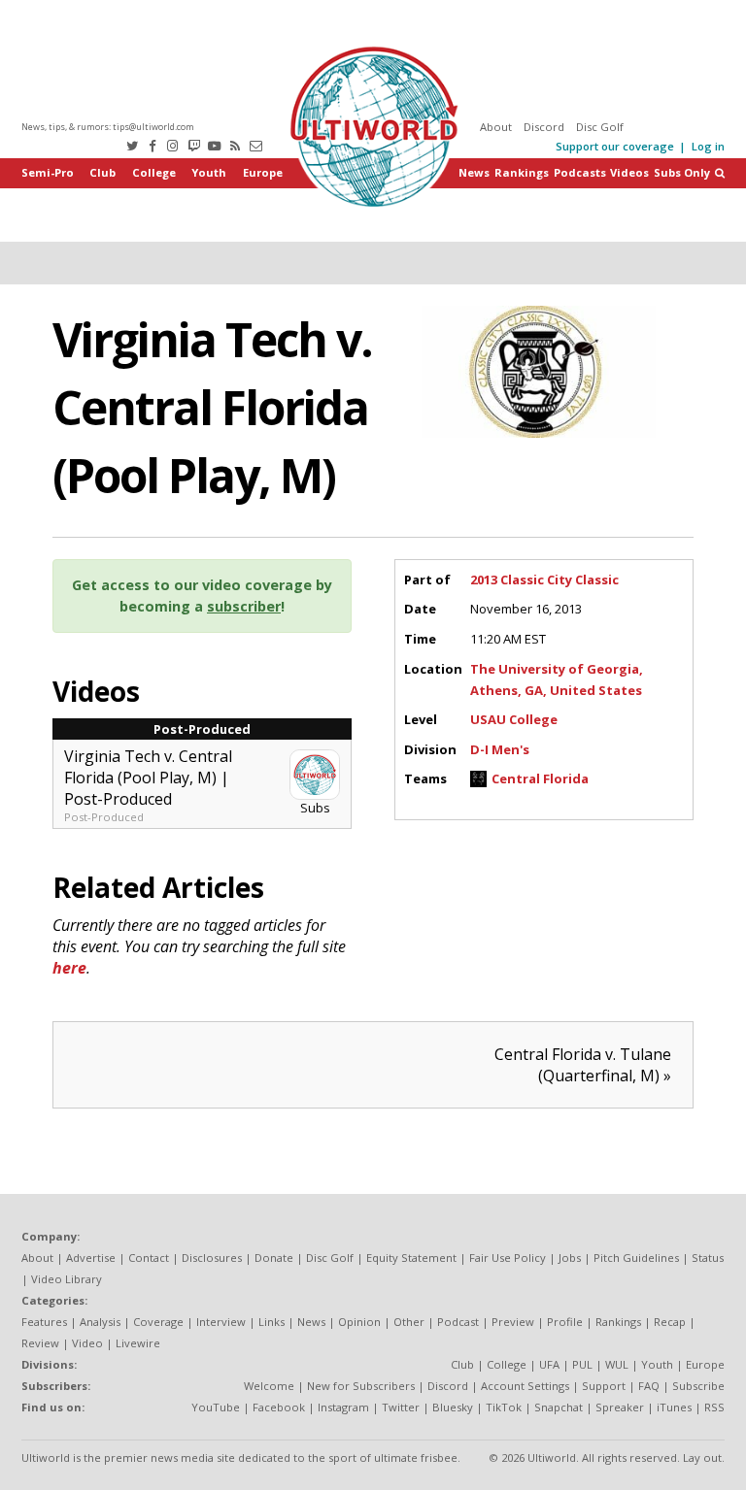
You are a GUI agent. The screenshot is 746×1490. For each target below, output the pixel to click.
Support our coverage (615, 146)
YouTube (215, 1407)
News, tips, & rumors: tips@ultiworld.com (107, 126)
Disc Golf (600, 126)
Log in (708, 146)
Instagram (343, 1407)
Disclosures (212, 1257)
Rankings (521, 172)
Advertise (91, 1257)
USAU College (514, 719)
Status (708, 1257)
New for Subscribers (361, 1385)
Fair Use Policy (507, 1257)
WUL (616, 1364)
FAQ (649, 1385)
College (154, 172)
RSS (714, 1407)
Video (87, 1343)
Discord (544, 126)
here (69, 967)
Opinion (359, 1321)
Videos (629, 172)
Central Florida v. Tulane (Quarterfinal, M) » (582, 1064)
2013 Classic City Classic (544, 579)
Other (408, 1321)
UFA (549, 1364)
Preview (513, 1321)
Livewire (138, 1343)
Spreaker (619, 1407)
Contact (148, 1257)
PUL (582, 1364)
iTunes (674, 1407)
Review (40, 1343)
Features (44, 1321)
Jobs (570, 1257)
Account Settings (525, 1385)
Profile (565, 1321)
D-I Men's (499, 749)
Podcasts (580, 172)
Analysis (100, 1321)
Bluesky (452, 1407)
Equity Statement (411, 1257)
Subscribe (698, 1385)
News (474, 172)
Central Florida (540, 778)
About (496, 126)
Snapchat (558, 1407)
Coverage (158, 1321)
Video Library (66, 1279)
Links (271, 1321)
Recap (670, 1321)
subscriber (244, 606)
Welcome (269, 1385)
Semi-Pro (47, 172)
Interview (221, 1321)
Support (604, 1385)
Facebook (279, 1407)
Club (102, 172)
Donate (273, 1257)
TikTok (504, 1407)
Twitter (401, 1407)
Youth (208, 172)
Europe (263, 172)
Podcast (458, 1321)
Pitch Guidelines (636, 1257)
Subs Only (682, 172)
